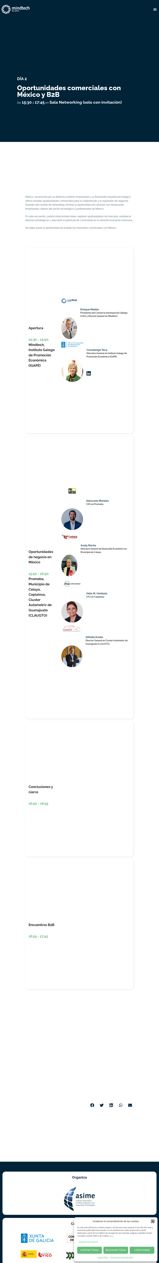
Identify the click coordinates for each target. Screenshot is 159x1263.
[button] (152, 1221)
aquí (111, 1236)
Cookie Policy (103, 1257)
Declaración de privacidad (121, 1257)
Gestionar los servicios (88, 1242)
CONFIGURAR (142, 1250)
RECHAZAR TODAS (115, 1250)
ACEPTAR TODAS (89, 1250)
